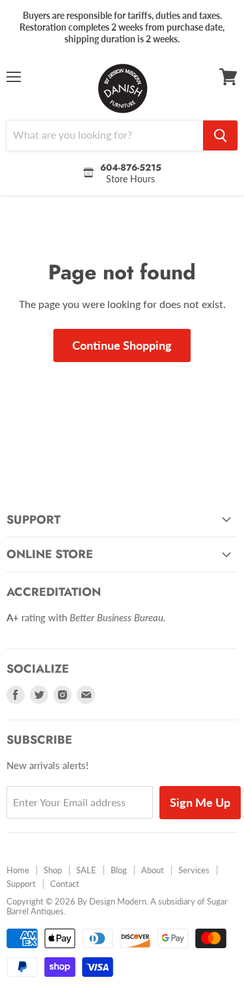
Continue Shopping (122, 345)
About (152, 870)
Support (21, 883)
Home (18, 870)
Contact (64, 883)
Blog (119, 870)
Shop (53, 870)
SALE (86, 870)
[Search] (220, 135)
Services (194, 870)
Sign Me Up (200, 802)
